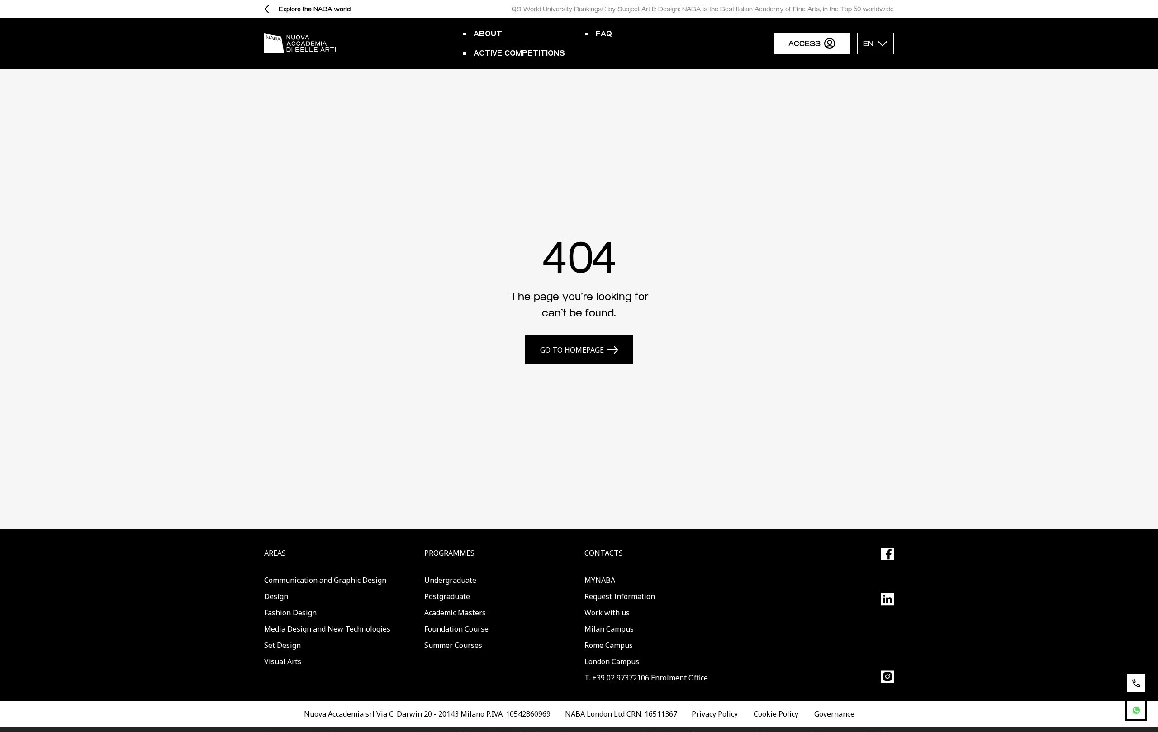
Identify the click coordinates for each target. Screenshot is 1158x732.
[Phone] (1136, 683)
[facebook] (887, 554)
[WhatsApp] (1136, 710)
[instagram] (887, 676)
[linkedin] (887, 599)
